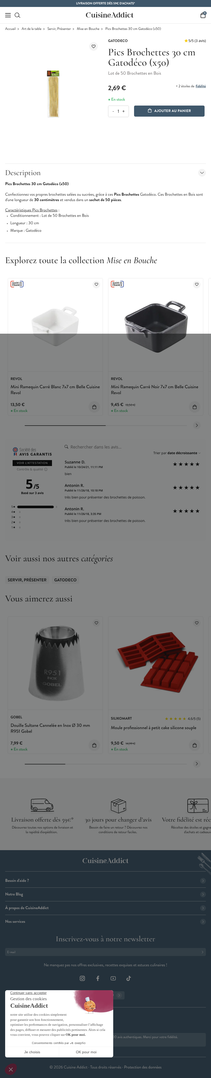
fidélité (201, 86)
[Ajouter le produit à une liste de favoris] (93, 46)
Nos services (15, 922)
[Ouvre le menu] (8, 15)
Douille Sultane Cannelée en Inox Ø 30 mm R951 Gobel (50, 728)
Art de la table (31, 29)
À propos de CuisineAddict (27, 908)
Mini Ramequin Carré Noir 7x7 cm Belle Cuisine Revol (154, 389)
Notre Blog (14, 894)
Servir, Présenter (59, 29)
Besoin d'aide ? (17, 881)
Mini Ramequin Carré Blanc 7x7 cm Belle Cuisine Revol (55, 389)
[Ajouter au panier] (94, 407)
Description (23, 172)
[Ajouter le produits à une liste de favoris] (96, 284)
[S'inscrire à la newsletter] (203, 952)
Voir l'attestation (32, 463)
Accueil (10, 29)
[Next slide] (197, 425)
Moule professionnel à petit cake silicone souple (153, 727)
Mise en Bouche (88, 29)
